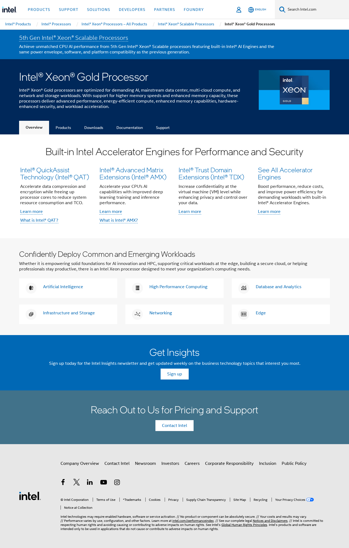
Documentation (129, 127)
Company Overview (80, 463)
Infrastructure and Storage (69, 313)
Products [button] (39, 9)
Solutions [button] (98, 9)
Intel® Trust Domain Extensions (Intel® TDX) (211, 173)
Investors (170, 463)
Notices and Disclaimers (270, 521)
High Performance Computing (178, 287)
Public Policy (294, 463)
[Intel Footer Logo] (30, 495)
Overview (34, 127)
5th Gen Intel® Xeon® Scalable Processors (73, 37)
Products (63, 127)
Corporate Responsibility (229, 463)
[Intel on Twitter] (76, 483)
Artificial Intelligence (63, 287)
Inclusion (267, 463)
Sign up (174, 374)
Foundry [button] (194, 9)
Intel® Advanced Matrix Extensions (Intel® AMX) (133, 173)
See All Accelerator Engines (285, 173)
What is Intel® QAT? (39, 220)
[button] (174, 186)
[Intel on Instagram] (117, 483)
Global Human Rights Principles (244, 525)
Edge (261, 313)
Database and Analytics (278, 287)
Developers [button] (132, 9)
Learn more (31, 211)
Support (163, 127)
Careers (192, 463)
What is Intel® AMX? (119, 220)
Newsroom (145, 463)
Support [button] (68, 9)
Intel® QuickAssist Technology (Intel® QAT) (54, 173)
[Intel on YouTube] (103, 483)
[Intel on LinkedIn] (90, 483)
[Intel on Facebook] (63, 483)
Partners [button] (164, 9)
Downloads (93, 127)
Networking (160, 313)
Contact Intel (174, 425)
